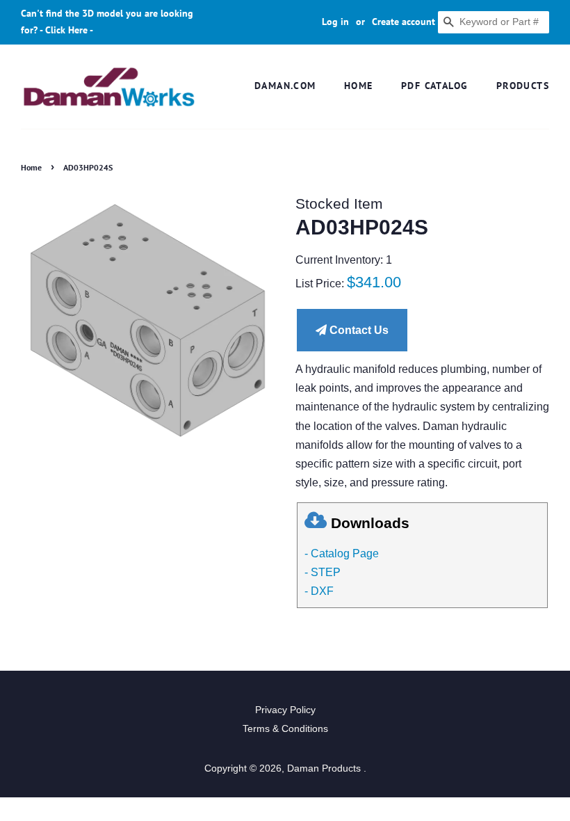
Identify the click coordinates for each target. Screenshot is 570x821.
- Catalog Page (341, 553)
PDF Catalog (434, 85)
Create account (403, 21)
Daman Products (325, 768)
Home (358, 85)
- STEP (322, 572)
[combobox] (493, 22)
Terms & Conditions (285, 729)
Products (522, 85)
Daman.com (285, 85)
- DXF (319, 591)
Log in (335, 21)
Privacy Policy (285, 710)
